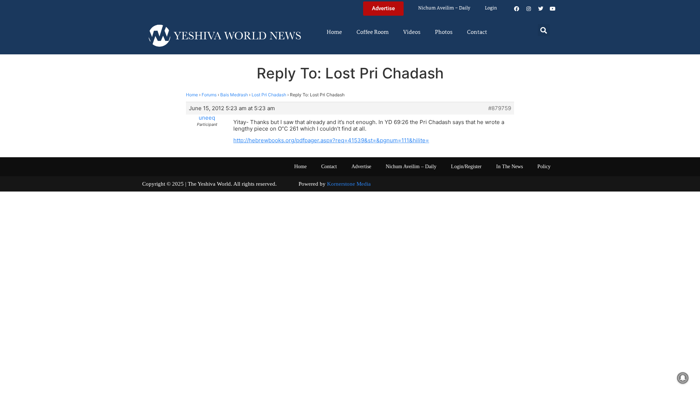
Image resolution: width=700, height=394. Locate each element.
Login (491, 8)
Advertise (361, 166)
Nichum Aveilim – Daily (444, 8)
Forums (209, 94)
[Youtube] (553, 9)
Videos (411, 32)
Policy (544, 166)
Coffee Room (373, 32)
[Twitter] (541, 9)
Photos (443, 32)
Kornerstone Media (349, 184)
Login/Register (466, 166)
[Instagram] (529, 9)
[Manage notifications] (683, 378)
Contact (477, 32)
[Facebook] (517, 9)
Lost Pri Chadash (269, 94)
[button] (544, 30)
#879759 (499, 108)
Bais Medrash (234, 94)
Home (334, 32)
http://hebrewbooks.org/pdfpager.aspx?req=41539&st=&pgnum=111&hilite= (331, 140)
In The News (509, 166)
